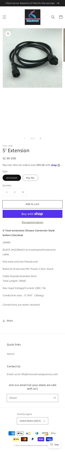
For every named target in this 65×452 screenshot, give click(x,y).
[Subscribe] (54, 398)
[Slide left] (25, 138)
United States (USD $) (30, 420)
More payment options (32, 222)
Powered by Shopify (43, 445)
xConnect (11, 177)
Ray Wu (30, 177)
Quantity (7, 185)
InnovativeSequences (28, 445)
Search (11, 353)
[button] (4, 17)
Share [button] (10, 320)
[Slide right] (40, 138)
